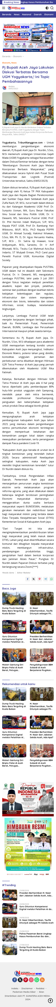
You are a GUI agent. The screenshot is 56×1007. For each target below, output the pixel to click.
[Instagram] (31, 980)
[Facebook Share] (27, 579)
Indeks (14, 988)
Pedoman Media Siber (24, 992)
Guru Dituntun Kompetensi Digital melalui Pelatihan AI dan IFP (12, 639)
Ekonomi (6, 62)
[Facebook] (14, 980)
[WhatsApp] (36, 980)
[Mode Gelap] (47, 8)
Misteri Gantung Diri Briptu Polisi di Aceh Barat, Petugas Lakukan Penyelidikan (13, 667)
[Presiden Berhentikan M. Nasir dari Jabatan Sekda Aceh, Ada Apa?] (42, 627)
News (14, 62)
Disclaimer (27, 988)
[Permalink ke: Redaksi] (4, 87)
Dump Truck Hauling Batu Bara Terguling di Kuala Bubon (14, 611)
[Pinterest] (25, 980)
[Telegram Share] (45, 579)
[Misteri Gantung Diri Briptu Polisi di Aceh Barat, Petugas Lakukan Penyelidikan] (14, 655)
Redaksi (12, 86)
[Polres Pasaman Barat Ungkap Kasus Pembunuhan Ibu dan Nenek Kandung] (9, 935)
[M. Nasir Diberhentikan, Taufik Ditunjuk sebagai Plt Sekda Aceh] (42, 598)
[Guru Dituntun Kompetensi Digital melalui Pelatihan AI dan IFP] (14, 627)
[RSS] (42, 980)
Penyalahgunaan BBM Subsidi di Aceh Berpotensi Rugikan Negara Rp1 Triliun (41, 667)
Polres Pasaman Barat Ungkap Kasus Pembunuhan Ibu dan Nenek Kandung (35, 935)
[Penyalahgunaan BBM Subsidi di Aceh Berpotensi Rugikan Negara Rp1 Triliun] (42, 655)
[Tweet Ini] (33, 579)
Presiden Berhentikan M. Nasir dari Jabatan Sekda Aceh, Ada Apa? (41, 639)
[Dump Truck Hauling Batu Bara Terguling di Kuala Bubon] (14, 598)
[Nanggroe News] (16, 7)
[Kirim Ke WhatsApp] (51, 579)
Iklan (41, 992)
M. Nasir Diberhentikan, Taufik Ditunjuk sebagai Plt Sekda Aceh (41, 611)
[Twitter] (20, 980)
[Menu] (4, 7)
